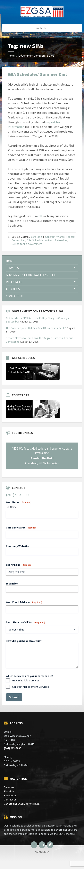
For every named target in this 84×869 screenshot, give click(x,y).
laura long (36, 236)
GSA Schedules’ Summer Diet (37, 74)
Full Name (11, 507)
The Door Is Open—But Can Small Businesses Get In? (36, 328)
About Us (9, 791)
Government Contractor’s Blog (36, 55)
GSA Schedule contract (40, 240)
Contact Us (10, 799)
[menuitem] (42, 261)
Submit (14, 697)
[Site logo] (42, 16)
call (39, 216)
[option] (42, 455)
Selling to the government (27, 244)
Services (9, 787)
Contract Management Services (30, 686)
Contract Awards (55, 236)
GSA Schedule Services (25, 680)
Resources (10, 795)
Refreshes (61, 240)
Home (11, 55)
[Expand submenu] (75, 268)
